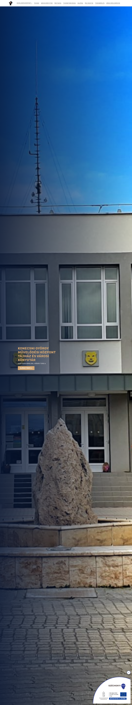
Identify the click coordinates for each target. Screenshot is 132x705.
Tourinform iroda (69, 3)
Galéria (80, 3)
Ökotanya (57, 3)
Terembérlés (99, 3)
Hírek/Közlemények (113, 3)
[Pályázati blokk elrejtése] (129, 672)
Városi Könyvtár (47, 3)
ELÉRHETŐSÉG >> (26, 368)
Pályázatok (89, 3)
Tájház (36, 3)
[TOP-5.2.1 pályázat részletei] (110, 689)
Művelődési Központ (24, 3)
